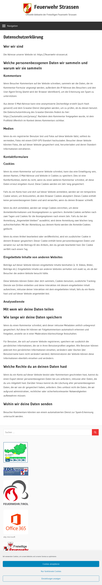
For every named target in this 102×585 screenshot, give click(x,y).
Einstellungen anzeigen (51, 578)
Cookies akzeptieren (51, 564)
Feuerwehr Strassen (56, 7)
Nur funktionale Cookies (51, 571)
